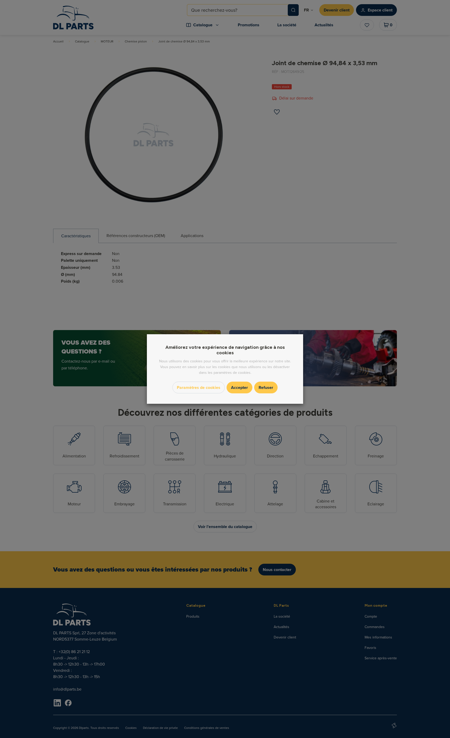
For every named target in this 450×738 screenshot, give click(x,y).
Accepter (239, 387)
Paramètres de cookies (198, 387)
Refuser (266, 387)
